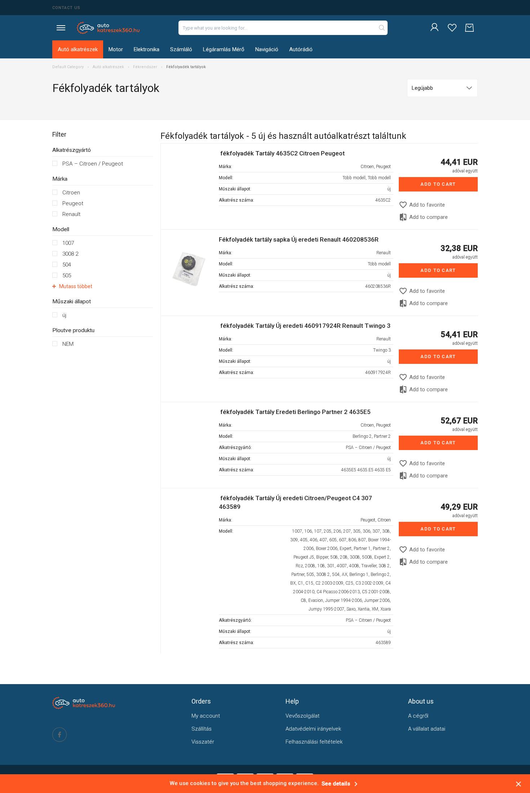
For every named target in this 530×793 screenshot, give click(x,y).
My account (205, 716)
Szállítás (201, 729)
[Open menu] (61, 27)
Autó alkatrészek (78, 49)
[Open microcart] (469, 28)
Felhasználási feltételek (314, 742)
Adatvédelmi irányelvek (313, 729)
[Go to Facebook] (59, 734)
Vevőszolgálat (302, 716)
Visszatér (202, 742)
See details (341, 783)
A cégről (418, 716)
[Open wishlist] (452, 28)
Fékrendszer (145, 67)
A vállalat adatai (426, 729)
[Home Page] (108, 28)
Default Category (68, 67)
